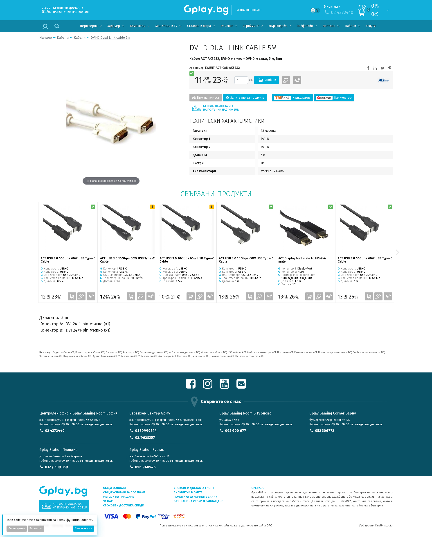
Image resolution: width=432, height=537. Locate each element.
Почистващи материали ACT (334, 352)
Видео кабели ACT (63, 352)
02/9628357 (145, 437)
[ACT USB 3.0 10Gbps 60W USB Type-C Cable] (68, 230)
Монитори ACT (201, 356)
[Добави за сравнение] (297, 80)
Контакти (333, 7)
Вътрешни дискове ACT (153, 352)
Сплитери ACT (113, 352)
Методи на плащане (118, 496)
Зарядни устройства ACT (249, 356)
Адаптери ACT (130, 352)
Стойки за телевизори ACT (368, 352)
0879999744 (146, 430)
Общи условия (114, 488)
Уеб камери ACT (127, 356)
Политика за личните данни (196, 496)
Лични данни (16, 528)
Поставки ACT (285, 352)
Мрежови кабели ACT (213, 352)
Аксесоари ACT (167, 356)
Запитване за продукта (247, 98)
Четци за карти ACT (50, 356)
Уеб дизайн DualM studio (376, 525)
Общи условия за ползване (124, 492)
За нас (108, 501)
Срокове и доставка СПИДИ (123, 505)
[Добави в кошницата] (72, 296)
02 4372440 (55, 430)
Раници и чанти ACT (305, 352)
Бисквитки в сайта (188, 492)
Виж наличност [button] (207, 98)
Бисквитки (36, 528)
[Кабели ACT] (383, 80)
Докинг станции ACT (222, 356)
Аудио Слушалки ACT (105, 356)
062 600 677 (235, 430)
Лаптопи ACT (184, 356)
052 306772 (324, 430)
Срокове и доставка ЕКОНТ (194, 488)
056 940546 (145, 467)
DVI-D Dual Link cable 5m (110, 38)
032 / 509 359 (56, 467)
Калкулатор (301, 98)
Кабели (63, 38)
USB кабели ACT (237, 352)
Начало (45, 38)
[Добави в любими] (286, 80)
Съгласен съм (83, 528)
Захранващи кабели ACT (77, 356)
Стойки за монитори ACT (261, 352)
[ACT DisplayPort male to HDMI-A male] (305, 230)
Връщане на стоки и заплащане (198, 501)
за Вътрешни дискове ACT (184, 352)
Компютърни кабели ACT (89, 352)
